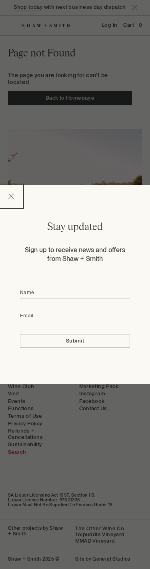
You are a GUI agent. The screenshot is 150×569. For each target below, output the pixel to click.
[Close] (11, 196)
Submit (75, 341)
